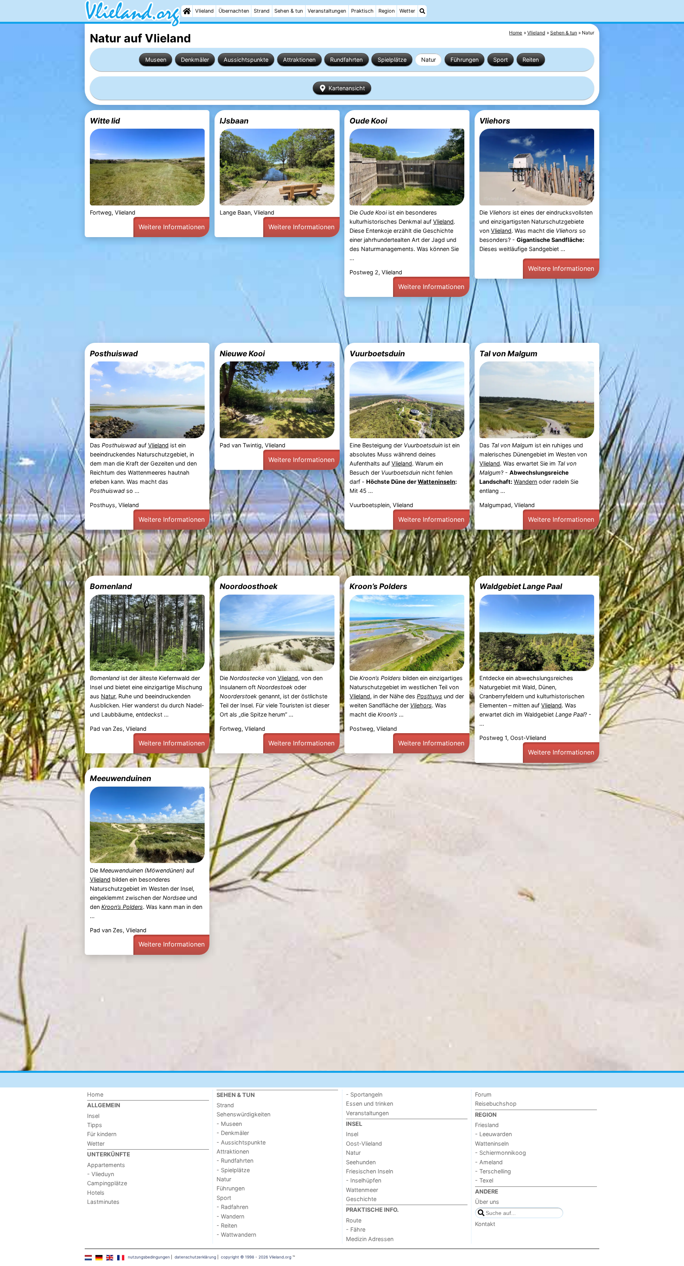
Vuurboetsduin (377, 353)
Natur (428, 59)
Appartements (106, 1164)
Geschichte (361, 1199)
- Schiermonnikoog (500, 1152)
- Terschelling (493, 1171)
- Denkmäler (233, 1132)
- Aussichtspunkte (241, 1142)
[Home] (186, 11)
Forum (483, 1094)
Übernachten (233, 11)
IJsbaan (234, 120)
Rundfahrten (346, 59)
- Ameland (489, 1162)
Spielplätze (392, 59)
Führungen (464, 59)
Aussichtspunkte (246, 59)
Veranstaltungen (327, 11)
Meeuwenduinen (120, 778)
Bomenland (111, 586)
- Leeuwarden (493, 1134)
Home (95, 1094)
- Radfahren (232, 1206)
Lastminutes (103, 1201)
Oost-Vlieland (364, 1143)
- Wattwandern (236, 1234)
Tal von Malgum (508, 353)
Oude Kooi (368, 120)
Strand (262, 11)
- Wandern (230, 1216)
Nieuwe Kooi (242, 353)
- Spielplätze (233, 1170)
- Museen (229, 1123)
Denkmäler (195, 59)
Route (353, 1220)
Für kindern (101, 1134)
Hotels (95, 1192)
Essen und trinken (369, 1103)
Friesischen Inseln (369, 1171)
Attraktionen (299, 59)
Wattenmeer (362, 1189)
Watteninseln (436, 481)
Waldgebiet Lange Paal (520, 586)
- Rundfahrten (235, 1160)
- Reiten (227, 1225)
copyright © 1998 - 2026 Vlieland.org (256, 1257)
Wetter (407, 11)
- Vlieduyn (100, 1174)
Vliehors (494, 120)
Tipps (94, 1125)
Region (386, 11)
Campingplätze (107, 1183)
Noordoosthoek (248, 586)
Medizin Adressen (369, 1239)
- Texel (484, 1180)
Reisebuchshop (496, 1103)
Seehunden (361, 1162)
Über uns (487, 1201)
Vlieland (204, 11)
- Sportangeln (364, 1094)
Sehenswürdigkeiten (243, 1114)
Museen (155, 59)
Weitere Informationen (172, 227)
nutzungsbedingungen (149, 1257)
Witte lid (105, 120)
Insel (93, 1115)
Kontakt (485, 1223)
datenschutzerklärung (195, 1257)
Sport (500, 59)
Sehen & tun (288, 11)
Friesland (487, 1125)
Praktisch (362, 11)
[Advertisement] (322, 320)
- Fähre (355, 1229)
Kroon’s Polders (378, 586)
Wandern (525, 481)
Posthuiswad (114, 353)
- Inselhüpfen (363, 1180)
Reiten (530, 59)
